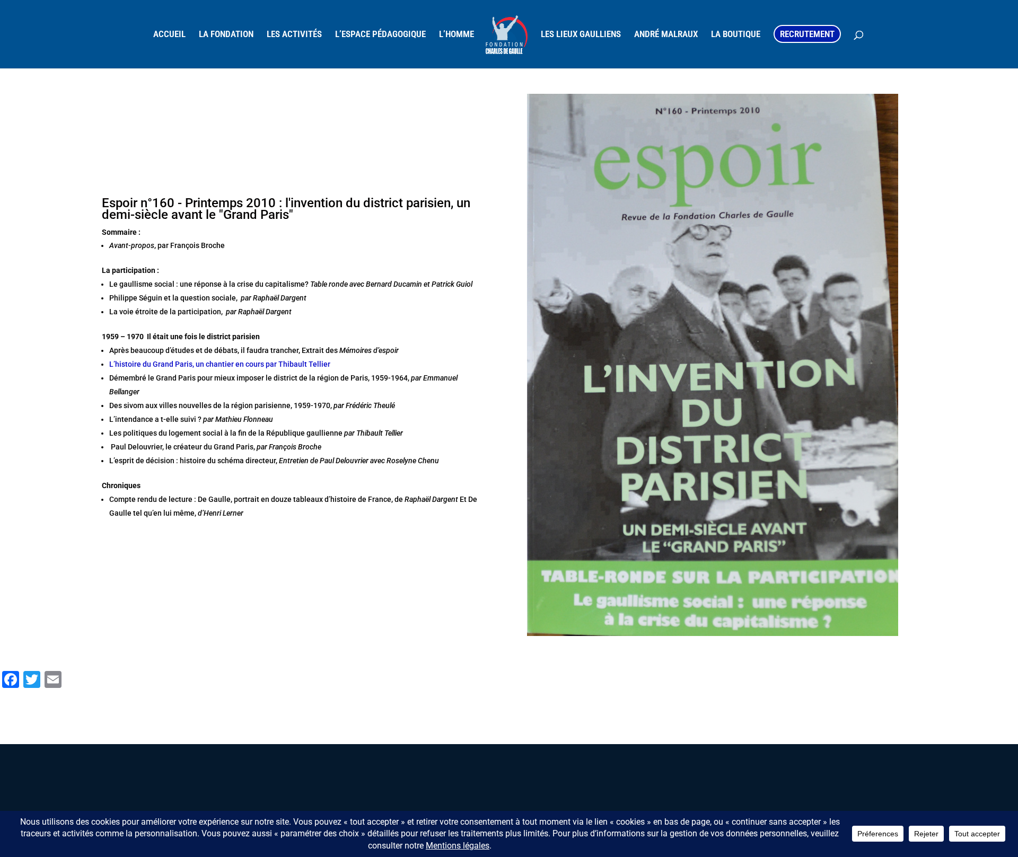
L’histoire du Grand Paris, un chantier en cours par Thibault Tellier (219, 364)
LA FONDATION (226, 34)
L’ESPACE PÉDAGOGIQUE (380, 34)
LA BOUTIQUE (735, 34)
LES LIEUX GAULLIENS (581, 34)
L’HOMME (456, 34)
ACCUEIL (169, 34)
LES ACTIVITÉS (294, 34)
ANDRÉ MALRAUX (666, 34)
